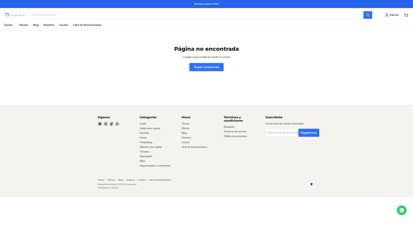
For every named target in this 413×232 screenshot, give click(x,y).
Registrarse (309, 133)
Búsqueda (229, 126)
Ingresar (394, 14)
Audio (143, 123)
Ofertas (23, 25)
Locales (63, 25)
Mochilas (144, 133)
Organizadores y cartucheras (155, 165)
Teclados (144, 151)
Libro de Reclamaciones (87, 25)
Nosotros (49, 25)
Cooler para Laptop (150, 128)
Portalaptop (146, 142)
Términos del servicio (235, 131)
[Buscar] (367, 15)
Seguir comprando (206, 67)
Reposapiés (146, 156)
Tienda (8, 25)
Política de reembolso (235, 136)
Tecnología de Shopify (108, 187)
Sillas (142, 161)
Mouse (143, 137)
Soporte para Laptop (151, 147)
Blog (36, 25)
